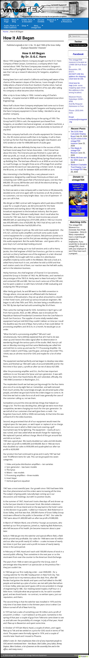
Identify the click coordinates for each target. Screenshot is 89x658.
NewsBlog (14, 21)
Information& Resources (66, 21)
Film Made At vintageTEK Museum (76, 150)
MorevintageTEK (36, 27)
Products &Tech (51, 21)
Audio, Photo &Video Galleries (10, 27)
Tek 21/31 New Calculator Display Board (78, 134)
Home (5, 31)
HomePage (6, 21)
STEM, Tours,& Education (27, 21)
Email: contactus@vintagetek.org (78, 119)
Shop (24, 26)
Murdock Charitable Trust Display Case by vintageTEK (79, 167)
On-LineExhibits (41, 21)
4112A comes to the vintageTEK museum (79, 141)
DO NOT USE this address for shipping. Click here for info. (77, 76)
